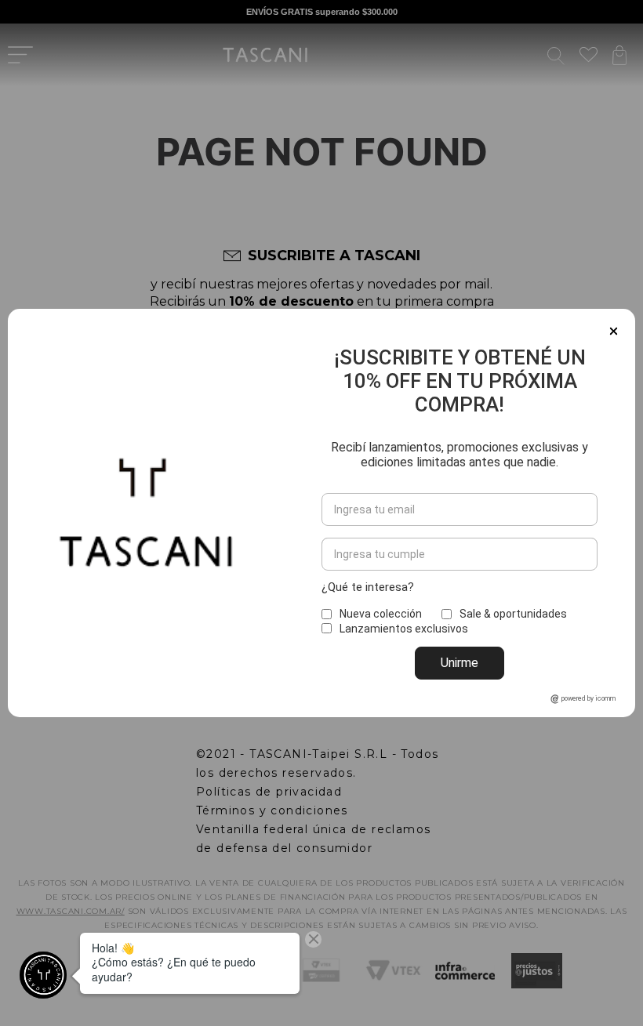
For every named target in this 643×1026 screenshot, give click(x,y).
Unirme (459, 662)
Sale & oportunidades (513, 613)
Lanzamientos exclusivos (404, 628)
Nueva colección (381, 613)
